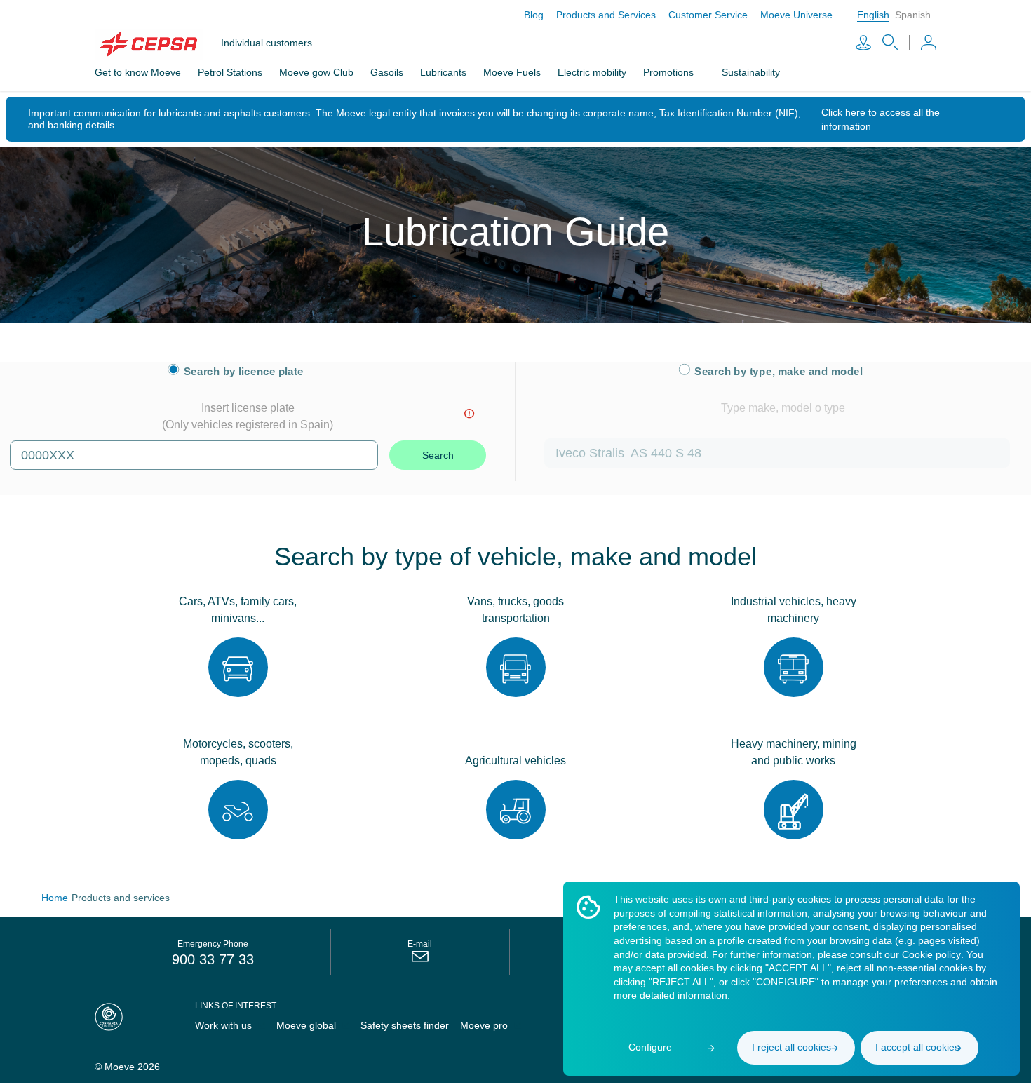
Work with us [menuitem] (222, 1025)
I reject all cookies (791, 1047)
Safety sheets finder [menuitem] (406, 1025)
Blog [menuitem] (521, 15)
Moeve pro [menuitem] (489, 1025)
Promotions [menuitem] (687, 72)
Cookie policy (644, 968)
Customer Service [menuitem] (702, 15)
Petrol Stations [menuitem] (234, 72)
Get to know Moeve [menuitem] (139, 72)
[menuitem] (419, 959)
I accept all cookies (917, 1047)
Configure (650, 1047)
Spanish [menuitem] (912, 15)
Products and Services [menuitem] (596, 15)
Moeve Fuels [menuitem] (524, 72)
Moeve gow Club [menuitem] (323, 72)
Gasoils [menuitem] (395, 72)
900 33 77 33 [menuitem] (213, 959)
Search (438, 454)
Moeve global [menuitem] (307, 1025)
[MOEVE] (158, 44)
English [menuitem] (872, 15)
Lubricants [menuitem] (454, 72)
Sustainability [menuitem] (775, 72)
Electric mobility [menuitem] (607, 72)
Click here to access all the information (889, 118)
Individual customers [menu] (269, 43)
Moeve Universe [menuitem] (794, 15)
